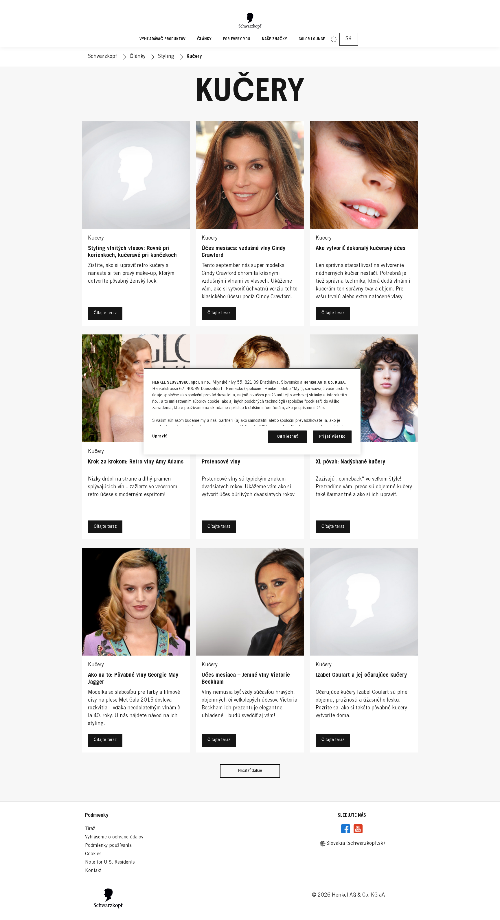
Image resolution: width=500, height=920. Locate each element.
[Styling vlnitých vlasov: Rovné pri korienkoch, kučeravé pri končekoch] (136, 225)
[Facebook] (345, 828)
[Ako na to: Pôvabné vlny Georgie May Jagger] (136, 651)
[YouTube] (358, 828)
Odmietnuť (287, 437)
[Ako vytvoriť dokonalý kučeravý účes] (364, 225)
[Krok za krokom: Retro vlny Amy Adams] (136, 438)
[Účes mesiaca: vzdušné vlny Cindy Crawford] (250, 225)
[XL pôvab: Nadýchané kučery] (364, 438)
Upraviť (159, 436)
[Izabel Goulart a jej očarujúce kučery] (364, 651)
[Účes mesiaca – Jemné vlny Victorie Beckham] (250, 651)
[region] (252, 411)
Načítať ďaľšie (250, 771)
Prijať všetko (332, 437)
